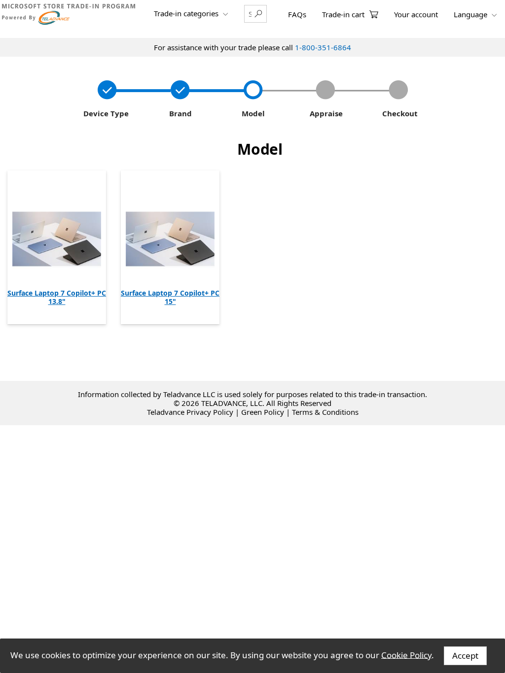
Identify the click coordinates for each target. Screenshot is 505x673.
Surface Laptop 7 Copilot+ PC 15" (170, 297)
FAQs (297, 14)
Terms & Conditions (325, 412)
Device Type (105, 113)
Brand (178, 113)
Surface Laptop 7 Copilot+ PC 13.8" (56, 297)
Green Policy (262, 412)
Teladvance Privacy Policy (190, 412)
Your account (416, 14)
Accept (465, 655)
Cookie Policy (406, 654)
